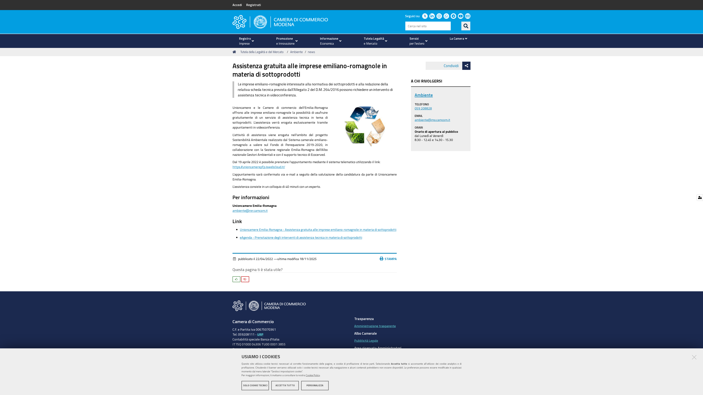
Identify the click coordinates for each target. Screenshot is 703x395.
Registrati (253, 4)
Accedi (237, 4)
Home (235, 52)
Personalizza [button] (314, 385)
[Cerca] (465, 26)
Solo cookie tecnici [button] (255, 385)
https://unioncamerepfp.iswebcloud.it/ (259, 166)
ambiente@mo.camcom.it (432, 119)
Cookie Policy (313, 375)
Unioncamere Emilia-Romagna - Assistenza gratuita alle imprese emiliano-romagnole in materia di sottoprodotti (318, 229)
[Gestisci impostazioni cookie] (700, 197)
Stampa (391, 258)
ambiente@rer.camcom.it (250, 210)
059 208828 (423, 108)
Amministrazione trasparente (375, 326)
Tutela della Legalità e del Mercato (262, 51)
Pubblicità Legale (366, 340)
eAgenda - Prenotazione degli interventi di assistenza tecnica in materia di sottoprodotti (301, 237)
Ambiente (296, 51)
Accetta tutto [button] (285, 385)
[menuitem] (245, 41)
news (311, 51)
